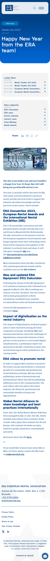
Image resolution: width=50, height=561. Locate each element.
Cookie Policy (7, 516)
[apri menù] (41, 8)
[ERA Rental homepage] (12, 7)
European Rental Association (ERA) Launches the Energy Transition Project (27, 88)
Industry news (10, 119)
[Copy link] (36, 135)
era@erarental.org (14, 454)
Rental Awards (10, 125)
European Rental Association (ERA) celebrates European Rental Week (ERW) (27, 92)
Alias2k (30, 555)
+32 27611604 (10, 497)
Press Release (10, 122)
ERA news (8, 112)
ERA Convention (11, 109)
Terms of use (7, 521)
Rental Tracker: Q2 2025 (25, 82)
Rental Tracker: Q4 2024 (25, 85)
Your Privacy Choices (11, 526)
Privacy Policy (8, 512)
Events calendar (11, 115)
